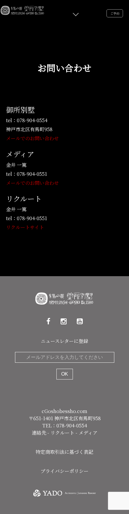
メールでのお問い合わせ (32, 138)
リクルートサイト (25, 227)
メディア (88, 432)
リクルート (63, 432)
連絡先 (39, 432)
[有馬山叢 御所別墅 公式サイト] (22, 9)
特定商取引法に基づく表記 (64, 451)
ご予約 (114, 13)
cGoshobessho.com (64, 411)
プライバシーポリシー (64, 471)
